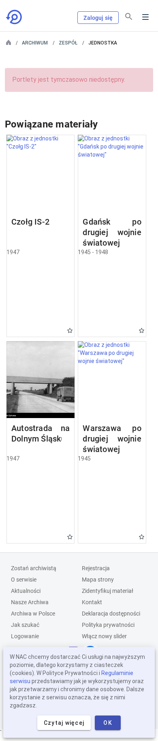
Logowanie (25, 636)
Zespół (68, 43)
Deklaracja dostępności (111, 613)
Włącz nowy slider (104, 636)
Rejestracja (96, 568)
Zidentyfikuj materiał (107, 591)
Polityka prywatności (108, 625)
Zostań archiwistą (33, 568)
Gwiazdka (70, 330)
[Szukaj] (128, 16)
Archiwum (35, 43)
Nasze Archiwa (30, 602)
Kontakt (92, 602)
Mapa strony (98, 579)
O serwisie (23, 579)
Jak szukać (25, 625)
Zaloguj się (98, 18)
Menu (145, 17)
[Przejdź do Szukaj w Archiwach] (14, 17)
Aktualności (26, 591)
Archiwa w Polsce (33, 613)
